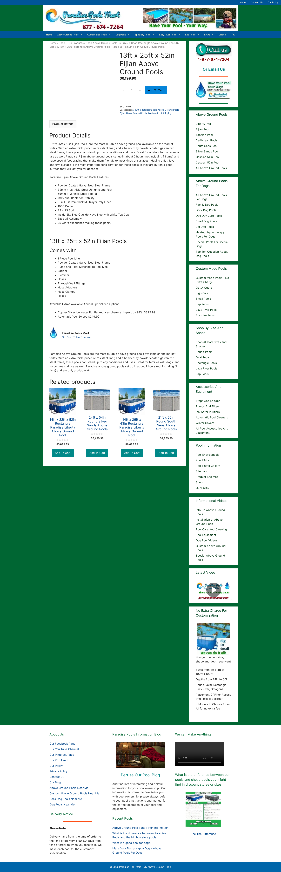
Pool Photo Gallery (208, 465)
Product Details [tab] (63, 124)
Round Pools (204, 352)
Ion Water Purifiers (208, 412)
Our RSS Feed (58, 760)
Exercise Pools (205, 315)
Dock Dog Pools (206, 210)
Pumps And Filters (208, 406)
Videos (222, 34)
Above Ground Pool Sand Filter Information (140, 827)
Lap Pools (190, 34)
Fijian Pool (202, 129)
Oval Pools (203, 357)
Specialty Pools (142, 34)
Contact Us (257, 2)
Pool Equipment (206, 535)
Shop (199, 482)
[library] (140, 755)
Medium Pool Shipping (159, 113)
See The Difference (203, 834)
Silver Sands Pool (207, 151)
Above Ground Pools (68, 34)
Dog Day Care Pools (209, 215)
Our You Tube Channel (76, 337)
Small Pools (203, 298)
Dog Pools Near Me (62, 804)
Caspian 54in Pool (207, 157)
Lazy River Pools (167, 34)
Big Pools (202, 293)
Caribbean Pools (206, 140)
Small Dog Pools (206, 221)
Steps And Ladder (208, 400)
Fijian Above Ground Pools (133, 113)
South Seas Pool (206, 146)
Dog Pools (120, 34)
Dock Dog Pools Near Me (65, 799)
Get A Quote (204, 287)
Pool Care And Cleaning (211, 529)
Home (243, 2)
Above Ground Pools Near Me (68, 788)
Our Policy (273, 2)
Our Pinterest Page (61, 754)
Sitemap (201, 471)
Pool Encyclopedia (208, 454)
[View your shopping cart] (233, 34)
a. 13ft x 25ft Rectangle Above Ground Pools (83, 46)
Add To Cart (155, 90)
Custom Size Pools (97, 34)
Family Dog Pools (207, 204)
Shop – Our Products (71, 43)
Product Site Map (207, 476)
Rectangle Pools (206, 363)
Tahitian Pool (204, 134)
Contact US (56, 776)
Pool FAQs (202, 460)
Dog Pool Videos (206, 540)
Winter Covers (205, 423)
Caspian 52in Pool (207, 162)
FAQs (207, 34)
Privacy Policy (58, 771)
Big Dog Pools (205, 226)
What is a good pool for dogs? (132, 843)
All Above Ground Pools (211, 168)
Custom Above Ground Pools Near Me (74, 793)
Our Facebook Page (62, 743)
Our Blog (55, 782)
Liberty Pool (204, 123)
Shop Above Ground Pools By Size (106, 43)
